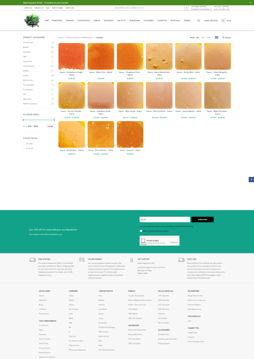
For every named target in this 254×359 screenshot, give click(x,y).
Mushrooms (28, 80)
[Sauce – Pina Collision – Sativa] (101, 134)
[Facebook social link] (186, 8)
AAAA (71, 318)
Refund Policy (44, 352)
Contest (42, 309)
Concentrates (29, 66)
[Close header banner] (250, 2)
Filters (228, 37)
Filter (50, 126)
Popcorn (72, 336)
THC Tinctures (163, 304)
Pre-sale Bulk (28, 85)
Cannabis (27, 52)
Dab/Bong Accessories (167, 339)
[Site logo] (32, 20)
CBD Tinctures (164, 309)
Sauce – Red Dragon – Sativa (71, 150)
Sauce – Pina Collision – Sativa (100, 150)
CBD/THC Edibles (135, 318)
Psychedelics (194, 316)
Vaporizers (27, 99)
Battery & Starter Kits (137, 330)
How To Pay (43, 343)
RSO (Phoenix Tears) (107, 350)
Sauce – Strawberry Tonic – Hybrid (130, 73)
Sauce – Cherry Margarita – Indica (217, 73)
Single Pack (192, 332)
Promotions (44, 313)
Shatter (102, 304)
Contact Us (43, 325)
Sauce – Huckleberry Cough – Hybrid (72, 73)
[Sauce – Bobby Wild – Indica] (188, 56)
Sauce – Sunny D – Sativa (130, 150)
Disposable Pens (135, 334)
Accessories (28, 42)
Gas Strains (73, 309)
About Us (43, 300)
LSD (189, 321)
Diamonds (103, 322)
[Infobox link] (201, 7)
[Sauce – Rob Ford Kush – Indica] (159, 95)
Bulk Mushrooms (195, 309)
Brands (26, 47)
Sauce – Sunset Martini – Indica (188, 111)
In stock (29, 148)
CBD (24, 56)
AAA (70, 322)
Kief (100, 340)
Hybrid (71, 300)
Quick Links (44, 291)
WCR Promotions (30, 103)
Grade (25, 75)
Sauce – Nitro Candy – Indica (130, 111)
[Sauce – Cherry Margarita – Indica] (217, 56)
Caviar (101, 318)
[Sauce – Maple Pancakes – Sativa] (217, 95)
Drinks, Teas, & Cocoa (137, 304)
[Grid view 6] (216, 37)
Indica (71, 295)
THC (24, 94)
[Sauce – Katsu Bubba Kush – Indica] (159, 56)
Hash (101, 345)
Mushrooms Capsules (197, 300)
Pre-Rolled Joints (76, 340)
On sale (29, 143)
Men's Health (163, 322)
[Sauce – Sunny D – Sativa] (130, 134)
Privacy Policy (44, 348)
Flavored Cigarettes (196, 341)
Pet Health (162, 318)
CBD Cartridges (134, 343)
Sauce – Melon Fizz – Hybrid (100, 72)
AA (70, 327)
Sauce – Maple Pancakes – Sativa (217, 112)
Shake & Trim (74, 345)
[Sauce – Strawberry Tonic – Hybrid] (130, 56)
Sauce (101, 313)
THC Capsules (163, 295)
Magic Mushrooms (195, 295)
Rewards (42, 334)
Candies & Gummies (136, 295)
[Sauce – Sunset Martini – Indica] (188, 95)
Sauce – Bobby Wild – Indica (188, 72)
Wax (100, 295)
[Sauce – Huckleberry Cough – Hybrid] (71, 56)
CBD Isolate (103, 331)
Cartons (191, 337)
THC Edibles (133, 309)
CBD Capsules (163, 300)
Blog (41, 304)
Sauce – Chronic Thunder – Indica (72, 112)
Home (60, 37)
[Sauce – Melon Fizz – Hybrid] (101, 56)
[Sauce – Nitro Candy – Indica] (130, 95)
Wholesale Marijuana (77, 350)
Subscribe (202, 219)
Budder (102, 300)
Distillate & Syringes (107, 327)
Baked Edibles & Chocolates (139, 300)
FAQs (41, 330)
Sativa (71, 304)
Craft (71, 313)
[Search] (199, 20)
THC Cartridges (134, 339)
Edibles (26, 70)
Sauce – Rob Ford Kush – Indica (159, 111)
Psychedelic (28, 89)
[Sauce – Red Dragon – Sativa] (71, 134)
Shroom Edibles (194, 304)
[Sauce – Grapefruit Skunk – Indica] (101, 95)
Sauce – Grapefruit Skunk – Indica (101, 112)
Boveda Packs (163, 334)
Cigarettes (27, 61)
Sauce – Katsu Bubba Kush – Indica (159, 73)
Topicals (161, 313)
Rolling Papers (164, 343)
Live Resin (103, 309)
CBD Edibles (133, 313)
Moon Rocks (104, 336)
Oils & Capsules (165, 291)
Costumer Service (47, 321)
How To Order (44, 339)
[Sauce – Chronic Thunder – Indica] (71, 95)
